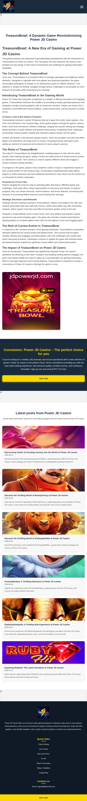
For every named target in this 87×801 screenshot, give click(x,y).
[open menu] (81, 6)
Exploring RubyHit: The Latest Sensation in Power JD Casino (34, 668)
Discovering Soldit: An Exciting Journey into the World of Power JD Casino (41, 452)
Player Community (43, 763)
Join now (43, 378)
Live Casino (43, 749)
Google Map (43, 773)
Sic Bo (43, 758)
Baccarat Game (43, 754)
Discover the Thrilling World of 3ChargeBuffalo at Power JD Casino (37, 538)
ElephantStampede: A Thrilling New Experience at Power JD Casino (37, 624)
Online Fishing (43, 744)
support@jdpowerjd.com (46, 786)
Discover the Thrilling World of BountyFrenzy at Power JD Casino (36, 495)
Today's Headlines (43, 768)
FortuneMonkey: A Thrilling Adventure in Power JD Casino (33, 581)
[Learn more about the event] (43, 19)
